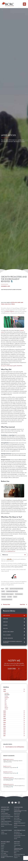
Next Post (22, 604)
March (6, 706)
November (7, 694)
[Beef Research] (8, 4)
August (6, 699)
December (7, 693)
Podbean (13, 304)
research (15, 596)
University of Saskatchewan (7, 599)
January (6, 709)
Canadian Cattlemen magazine (7, 594)
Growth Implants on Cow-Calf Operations (14, 746)
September (7, 697)
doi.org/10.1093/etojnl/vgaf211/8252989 (11, 365)
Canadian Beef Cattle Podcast (12, 591)
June (5, 701)
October (6, 696)
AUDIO (3, 591)
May (6, 703)
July (5, 700)
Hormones (4, 596)
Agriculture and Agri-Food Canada (16, 588)
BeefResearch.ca (14, 302)
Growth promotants (18, 594)
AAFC (7, 588)
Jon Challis (9, 596)
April (5, 704)
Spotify (19, 302)
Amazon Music (7, 304)
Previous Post (6, 604)
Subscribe (12, 668)
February (6, 707)
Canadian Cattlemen (9, 311)
